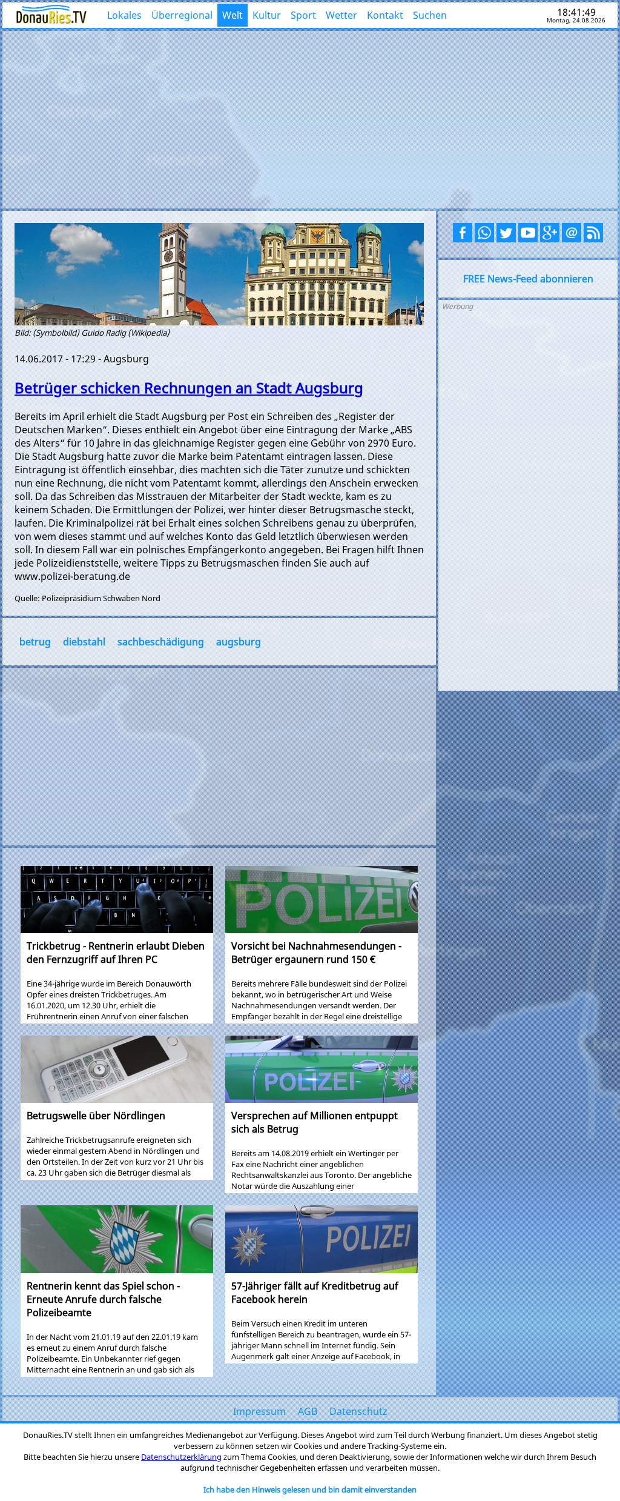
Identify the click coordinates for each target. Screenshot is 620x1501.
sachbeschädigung (160, 641)
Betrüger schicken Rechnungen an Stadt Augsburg (189, 388)
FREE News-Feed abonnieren (528, 278)
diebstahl (84, 641)
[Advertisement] (310, 118)
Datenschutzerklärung (181, 1456)
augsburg (238, 641)
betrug (35, 641)
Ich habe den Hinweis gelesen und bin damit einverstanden (310, 1489)
